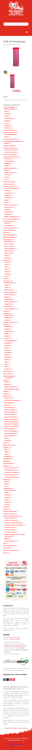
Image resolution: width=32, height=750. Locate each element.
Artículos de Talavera (10, 532)
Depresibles (7, 343)
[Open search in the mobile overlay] (16, 24)
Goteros (6, 355)
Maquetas (6, 461)
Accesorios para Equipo (10, 188)
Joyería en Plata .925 (9, 445)
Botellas (6, 333)
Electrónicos (6, 313)
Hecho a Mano (7, 373)
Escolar (6, 382)
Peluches (5, 509)
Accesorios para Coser (10, 150)
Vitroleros (7, 369)
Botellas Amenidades (9, 237)
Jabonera (5, 391)
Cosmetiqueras (8, 161)
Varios (6, 177)
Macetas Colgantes (9, 410)
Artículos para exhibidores (10, 219)
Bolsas (6, 111)
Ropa (4, 543)
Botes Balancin (8, 241)
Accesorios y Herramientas (11, 400)
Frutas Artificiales (9, 294)
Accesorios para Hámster (11, 472)
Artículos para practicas (10, 228)
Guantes (6, 120)
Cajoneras (7, 495)
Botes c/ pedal (8, 244)
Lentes (6, 123)
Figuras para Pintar (9, 292)
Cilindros (6, 336)
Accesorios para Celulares (10, 139)
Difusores (6, 311)
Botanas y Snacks (9, 172)
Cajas (5, 492)
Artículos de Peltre (9, 527)
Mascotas (6, 466)
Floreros (6, 405)
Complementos (8, 118)
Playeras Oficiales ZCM (9, 511)
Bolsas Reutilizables (8, 235)
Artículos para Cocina (9, 186)
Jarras (6, 200)
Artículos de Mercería (9, 148)
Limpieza (5, 447)
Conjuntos (7, 502)
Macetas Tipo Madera (10, 431)
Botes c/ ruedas (8, 246)
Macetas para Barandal (10, 421)
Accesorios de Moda (8, 107)
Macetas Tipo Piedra (10, 433)
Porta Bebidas (8, 225)
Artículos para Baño (8, 182)
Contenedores (8, 193)
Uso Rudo (7, 258)
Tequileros (7, 274)
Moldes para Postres (10, 205)
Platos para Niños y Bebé (11, 389)
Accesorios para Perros (10, 477)
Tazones (6, 271)
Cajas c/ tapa (8, 253)
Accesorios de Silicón (9, 130)
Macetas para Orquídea (11, 424)
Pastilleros (7, 357)
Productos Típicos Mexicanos (11, 516)
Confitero (7, 338)
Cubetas (6, 454)
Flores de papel (7, 371)
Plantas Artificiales (9, 301)
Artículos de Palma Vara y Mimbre (13, 525)
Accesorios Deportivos (9, 132)
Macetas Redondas (9, 428)
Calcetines (7, 113)
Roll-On (6, 359)
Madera (6, 143)
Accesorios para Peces (10, 474)
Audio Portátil (8, 315)
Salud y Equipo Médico (9, 545)
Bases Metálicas (9, 402)
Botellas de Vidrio (9, 283)
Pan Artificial (8, 299)
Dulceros (6, 223)
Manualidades (7, 458)
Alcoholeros (7, 326)
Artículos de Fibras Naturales (12, 522)
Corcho (6, 287)
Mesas (6, 483)
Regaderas (7, 440)
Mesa (5, 202)
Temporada (7, 304)
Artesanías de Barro (10, 518)
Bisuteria (5, 232)
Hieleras (6, 255)
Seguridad (6, 548)
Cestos (6, 499)
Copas (6, 264)
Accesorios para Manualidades (11, 141)
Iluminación (7, 317)
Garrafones (7, 352)
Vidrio (6, 366)
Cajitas (6, 285)
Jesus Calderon (8, 44)
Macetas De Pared (9, 414)
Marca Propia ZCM (8, 463)
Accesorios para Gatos (10, 470)
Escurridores (7, 197)
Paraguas (7, 125)
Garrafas (6, 350)
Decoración (6, 281)
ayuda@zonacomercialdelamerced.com (15, 646)
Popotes (6, 209)
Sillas (5, 486)
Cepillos (6, 451)
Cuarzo (5, 278)
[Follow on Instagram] (10, 679)
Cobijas (6, 116)
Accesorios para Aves (10, 467)
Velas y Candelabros (10, 309)
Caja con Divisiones (9, 248)
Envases (5, 324)
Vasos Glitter (8, 306)
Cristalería (6, 260)
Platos (6, 438)
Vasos (6, 136)
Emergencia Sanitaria (9, 322)
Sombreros (7, 128)
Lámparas (7, 320)
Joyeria (5, 443)
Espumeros (7, 345)
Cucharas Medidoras (10, 134)
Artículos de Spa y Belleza (10, 157)
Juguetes (6, 384)
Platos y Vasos (8, 207)
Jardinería (6, 396)
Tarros (6, 267)
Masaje (6, 166)
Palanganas (7, 456)
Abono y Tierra (8, 398)
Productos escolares (9, 514)
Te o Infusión (8, 378)
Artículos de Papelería (9, 154)
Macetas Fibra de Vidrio (10, 419)
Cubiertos (7, 174)
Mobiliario (6, 479)
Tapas (6, 362)
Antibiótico (7, 329)
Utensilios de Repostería (10, 550)
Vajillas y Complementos (11, 216)
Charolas (6, 190)
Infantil (5, 380)
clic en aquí (21, 648)
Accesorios (7, 158)
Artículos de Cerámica (10, 520)
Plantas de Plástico (9, 435)
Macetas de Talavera (10, 417)
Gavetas (6, 504)
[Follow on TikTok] (14, 679)
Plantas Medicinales (10, 541)
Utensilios (7, 214)
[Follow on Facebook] (4, 679)
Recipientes (7, 212)
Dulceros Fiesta (8, 290)
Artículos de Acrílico (8, 145)
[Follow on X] (7, 679)
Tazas (6, 269)
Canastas (7, 497)
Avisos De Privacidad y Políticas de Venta (16, 728)
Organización (7, 488)
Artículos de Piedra (9, 529)
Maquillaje (7, 163)
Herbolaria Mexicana (9, 376)
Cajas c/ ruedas (8, 251)
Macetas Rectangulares (11, 426)
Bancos (6, 481)
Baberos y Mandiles (9, 109)
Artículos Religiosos (8, 230)
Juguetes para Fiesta (10, 387)
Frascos (6, 347)
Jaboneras (6, 394)
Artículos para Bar (8, 184)
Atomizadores (8, 331)
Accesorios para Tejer (10, 152)
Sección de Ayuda (14, 639)
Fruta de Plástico (9, 407)
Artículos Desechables (9, 168)
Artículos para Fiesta (9, 221)
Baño (5, 449)
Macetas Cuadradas (10, 412)
